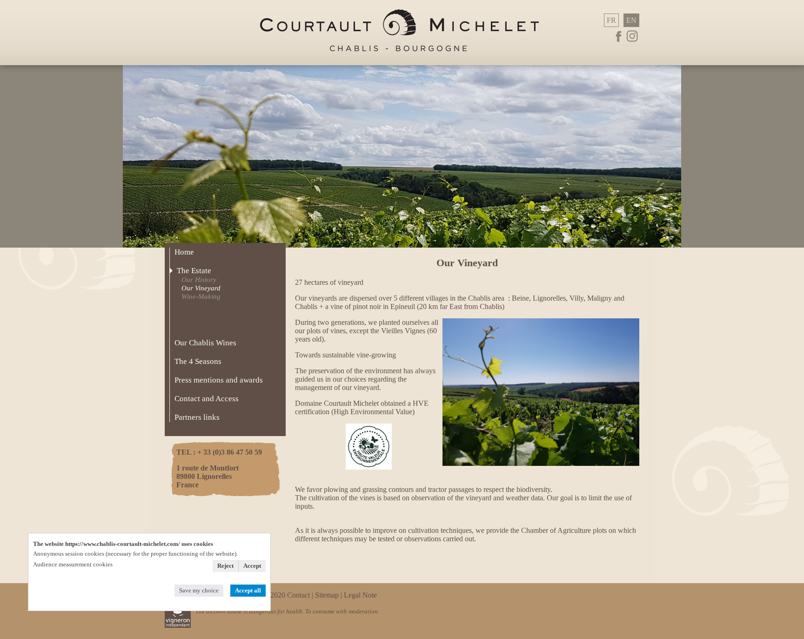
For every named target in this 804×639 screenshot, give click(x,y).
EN (631, 20)
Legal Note (360, 595)
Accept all (248, 590)
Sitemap (327, 595)
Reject (225, 565)
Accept (252, 565)
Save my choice (199, 590)
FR (611, 20)
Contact (299, 595)
